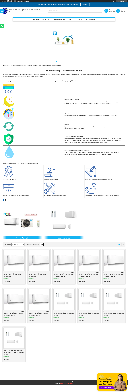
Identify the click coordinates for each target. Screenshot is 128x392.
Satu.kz (71, 382)
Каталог (45, 19)
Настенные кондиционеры (33, 65)
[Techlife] (5, 11)
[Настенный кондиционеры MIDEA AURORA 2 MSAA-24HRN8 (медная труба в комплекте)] (39, 299)
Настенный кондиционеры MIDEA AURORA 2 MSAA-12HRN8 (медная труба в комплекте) (113, 274)
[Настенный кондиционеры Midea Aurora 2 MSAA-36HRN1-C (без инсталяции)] (39, 260)
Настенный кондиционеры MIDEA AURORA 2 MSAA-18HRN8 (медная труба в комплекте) (13, 313)
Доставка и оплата (58, 19)
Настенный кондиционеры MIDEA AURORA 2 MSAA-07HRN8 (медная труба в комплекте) (63, 274)
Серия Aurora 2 (22, 238)
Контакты (85, 4)
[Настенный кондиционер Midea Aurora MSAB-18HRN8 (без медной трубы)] (64, 299)
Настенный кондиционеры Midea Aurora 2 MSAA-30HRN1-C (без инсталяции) (13, 274)
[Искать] (99, 10)
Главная (36, 19)
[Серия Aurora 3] (64, 220)
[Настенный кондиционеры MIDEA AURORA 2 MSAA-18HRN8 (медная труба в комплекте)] (14, 299)
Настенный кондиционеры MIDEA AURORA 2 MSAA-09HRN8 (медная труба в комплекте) (88, 274)
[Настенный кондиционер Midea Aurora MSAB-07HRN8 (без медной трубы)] (89, 299)
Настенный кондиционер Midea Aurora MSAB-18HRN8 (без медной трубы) (63, 313)
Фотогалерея (90, 19)
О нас (70, 19)
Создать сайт (20, 1)
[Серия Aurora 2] (22, 220)
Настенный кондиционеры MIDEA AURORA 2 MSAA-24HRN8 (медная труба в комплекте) (38, 313)
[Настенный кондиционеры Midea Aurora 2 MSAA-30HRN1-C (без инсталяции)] (14, 260)
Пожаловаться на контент (66, 383)
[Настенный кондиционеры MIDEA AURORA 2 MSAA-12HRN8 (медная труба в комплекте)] (114, 260)
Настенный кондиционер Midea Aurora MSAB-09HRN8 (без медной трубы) (13, 352)
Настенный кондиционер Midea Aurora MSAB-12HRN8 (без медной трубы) (113, 313)
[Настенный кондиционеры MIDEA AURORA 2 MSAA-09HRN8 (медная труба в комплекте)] (89, 260)
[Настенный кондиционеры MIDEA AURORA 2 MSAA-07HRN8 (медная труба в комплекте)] (64, 260)
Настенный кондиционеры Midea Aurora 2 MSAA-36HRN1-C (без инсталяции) (38, 274)
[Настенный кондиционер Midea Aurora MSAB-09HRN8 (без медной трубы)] (14, 338)
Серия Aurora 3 (64, 238)
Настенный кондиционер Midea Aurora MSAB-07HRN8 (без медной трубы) (88, 313)
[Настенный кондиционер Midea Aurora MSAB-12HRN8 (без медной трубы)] (114, 299)
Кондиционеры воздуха (18, 65)
